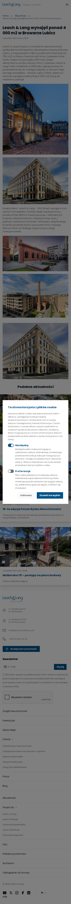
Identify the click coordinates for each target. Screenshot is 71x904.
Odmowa (26, 495)
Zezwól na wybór (49, 495)
